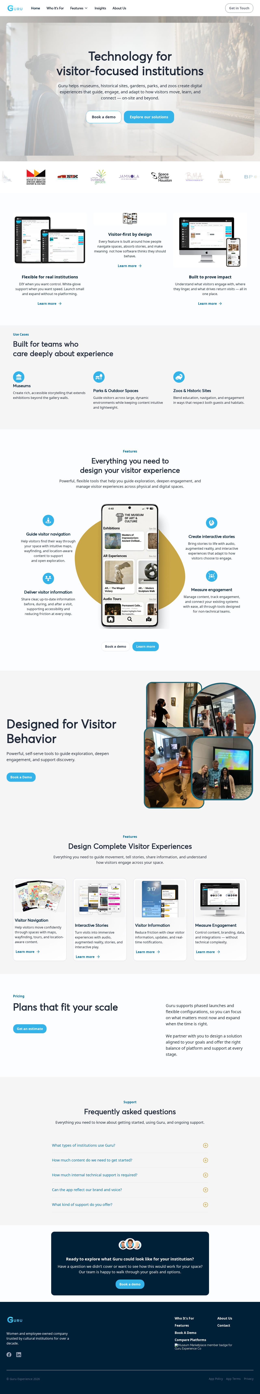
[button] (79, 8)
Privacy (249, 1379)
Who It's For (55, 8)
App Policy (216, 1379)
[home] (15, 8)
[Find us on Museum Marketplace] (206, 1349)
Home (35, 8)
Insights (100, 8)
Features (76, 8)
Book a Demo (21, 777)
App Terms (233, 1379)
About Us (119, 8)
